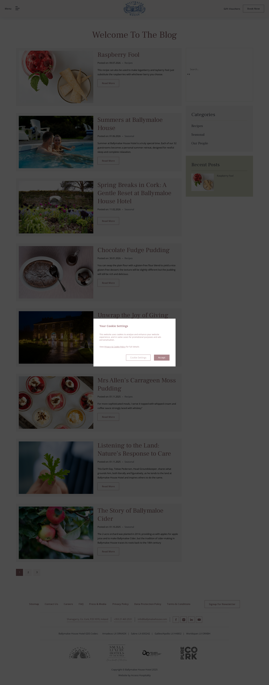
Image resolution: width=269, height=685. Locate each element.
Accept (161, 357)
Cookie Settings (138, 357)
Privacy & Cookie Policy (115, 347)
